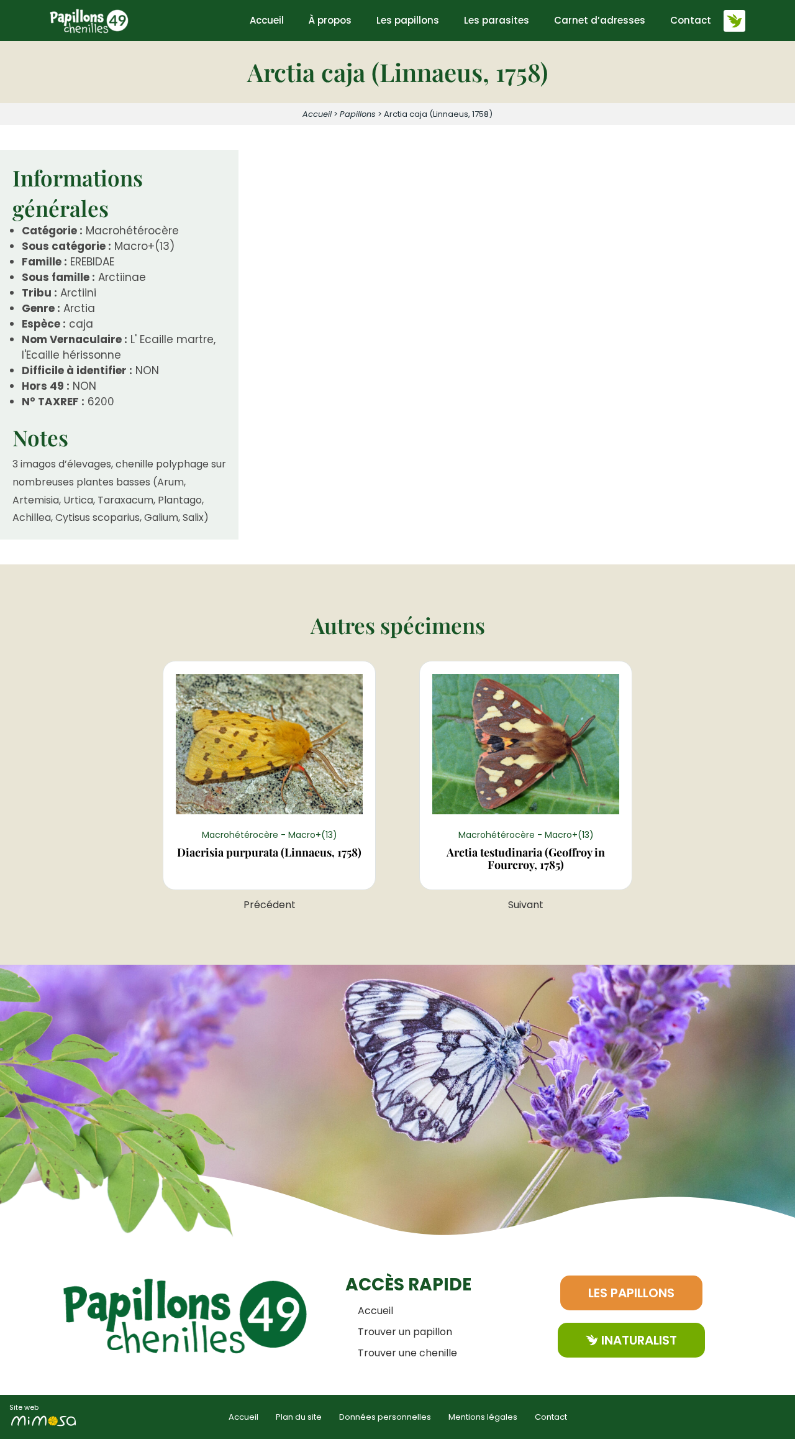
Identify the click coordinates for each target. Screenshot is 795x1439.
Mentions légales (482, 1417)
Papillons (358, 114)
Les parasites (496, 20)
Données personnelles (385, 1417)
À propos (330, 20)
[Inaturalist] (734, 21)
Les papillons (407, 20)
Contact (690, 20)
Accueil (267, 20)
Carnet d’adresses (599, 20)
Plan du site (299, 1417)
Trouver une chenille (407, 1353)
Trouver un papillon (405, 1332)
